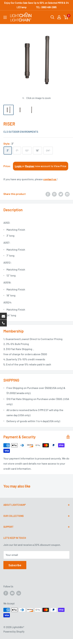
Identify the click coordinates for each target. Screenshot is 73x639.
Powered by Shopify (13, 631)
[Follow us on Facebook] (5, 593)
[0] (66, 17)
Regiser (29, 166)
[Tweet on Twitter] (60, 194)
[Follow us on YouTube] (12, 593)
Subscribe (14, 565)
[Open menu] (5, 17)
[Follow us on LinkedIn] (18, 593)
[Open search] (52, 17)
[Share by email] (67, 194)
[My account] (59, 17)
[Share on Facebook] (47, 194)
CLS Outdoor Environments (20, 131)
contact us (50, 179)
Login (18, 166)
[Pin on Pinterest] (54, 194)
